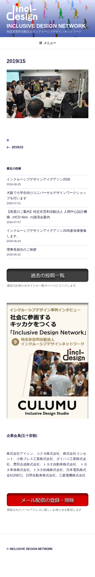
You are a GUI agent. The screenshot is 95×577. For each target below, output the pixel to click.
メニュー (50, 43)
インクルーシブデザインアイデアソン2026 (38, 179)
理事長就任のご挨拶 (21, 249)
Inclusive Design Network (46, 26)
